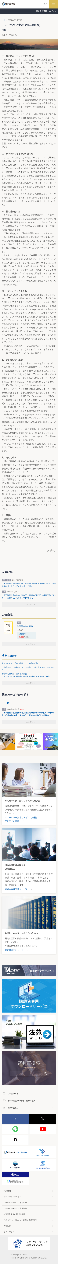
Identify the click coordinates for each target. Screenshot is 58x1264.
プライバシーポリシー (12, 1197)
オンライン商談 (12, 821)
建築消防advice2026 (25, 626)
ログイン (52, 11)
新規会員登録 (41, 11)
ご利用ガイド (13, 1094)
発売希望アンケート (14, 950)
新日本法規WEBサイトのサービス (21, 1101)
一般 (4, 20)
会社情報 (7, 1226)
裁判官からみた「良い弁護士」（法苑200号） (20, 663)
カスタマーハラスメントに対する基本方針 (20, 1220)
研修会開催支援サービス (16, 889)
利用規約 (7, 1191)
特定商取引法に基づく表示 (14, 1214)
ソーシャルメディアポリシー (15, 1203)
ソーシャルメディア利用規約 (15, 1208)
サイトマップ (9, 1232)
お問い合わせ (13, 1108)
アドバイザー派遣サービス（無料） (21, 817)
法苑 (9, 655)
